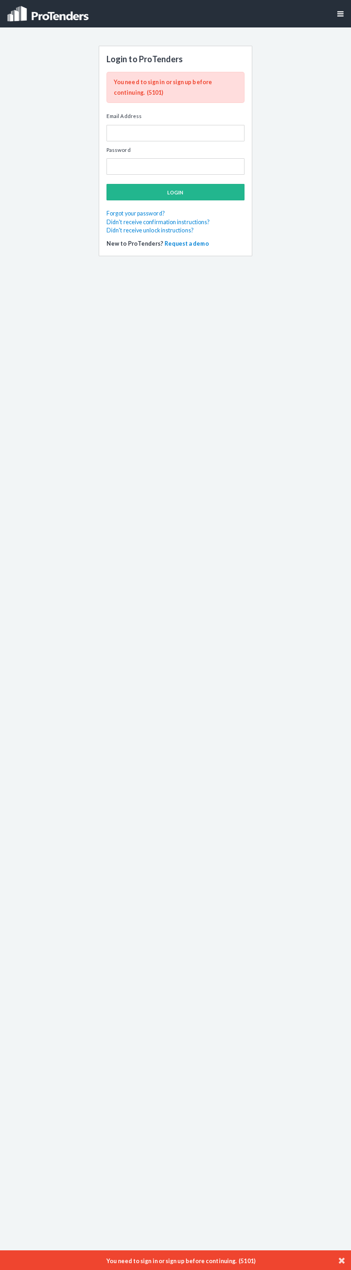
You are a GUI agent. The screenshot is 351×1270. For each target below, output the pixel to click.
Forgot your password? (135, 213)
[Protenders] (48, 10)
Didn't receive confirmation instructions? (157, 222)
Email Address (124, 116)
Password (118, 150)
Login (175, 192)
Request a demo (187, 243)
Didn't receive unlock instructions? (149, 230)
